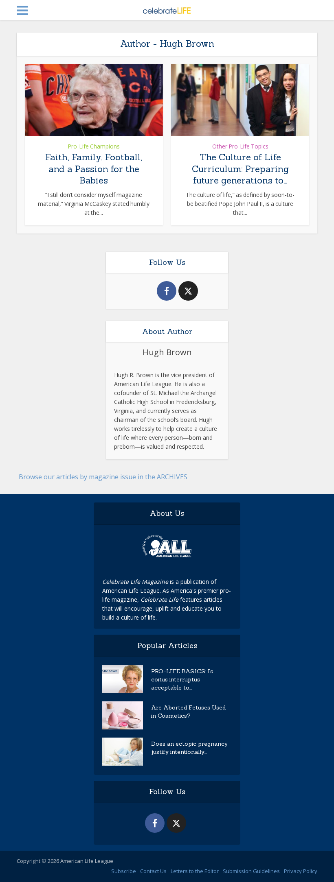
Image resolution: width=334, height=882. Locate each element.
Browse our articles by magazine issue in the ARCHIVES (103, 476)
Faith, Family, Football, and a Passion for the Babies (93, 168)
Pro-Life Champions (94, 146)
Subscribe (123, 871)
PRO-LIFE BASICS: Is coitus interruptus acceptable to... (182, 679)
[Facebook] (166, 291)
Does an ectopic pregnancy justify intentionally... (189, 747)
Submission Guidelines (251, 871)
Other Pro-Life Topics (240, 146)
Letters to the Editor (195, 871)
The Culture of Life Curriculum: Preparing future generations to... (240, 168)
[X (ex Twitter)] (188, 291)
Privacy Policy (300, 871)
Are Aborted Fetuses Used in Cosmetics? (188, 711)
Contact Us (153, 871)
